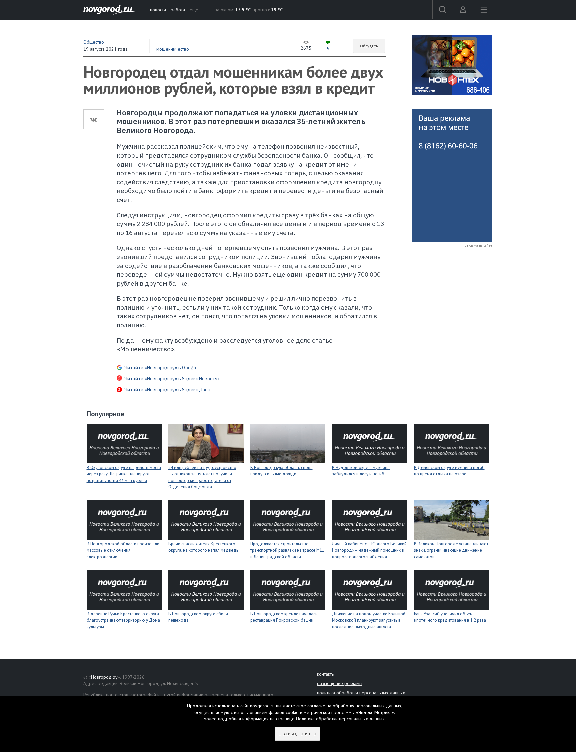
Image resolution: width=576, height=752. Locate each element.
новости (158, 10)
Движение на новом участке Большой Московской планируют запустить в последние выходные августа (368, 620)
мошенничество (172, 49)
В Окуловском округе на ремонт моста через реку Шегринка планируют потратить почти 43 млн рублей (124, 474)
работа (178, 10)
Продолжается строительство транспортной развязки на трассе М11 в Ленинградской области (287, 550)
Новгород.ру (104, 677)
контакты (326, 674)
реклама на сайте (478, 245)
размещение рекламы (339, 683)
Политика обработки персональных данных (340, 719)
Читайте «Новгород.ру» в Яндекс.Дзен (167, 390)
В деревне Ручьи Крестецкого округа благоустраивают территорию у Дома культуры (123, 620)
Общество (93, 42)
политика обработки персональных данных (361, 693)
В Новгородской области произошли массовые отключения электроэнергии (123, 550)
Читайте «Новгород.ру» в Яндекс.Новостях (172, 379)
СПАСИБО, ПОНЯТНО (297, 733)
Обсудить (369, 45)
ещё (194, 10)
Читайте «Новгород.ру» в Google (161, 368)
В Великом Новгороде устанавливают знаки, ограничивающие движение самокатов (451, 550)
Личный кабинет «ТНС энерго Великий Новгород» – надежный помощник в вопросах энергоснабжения (369, 550)
